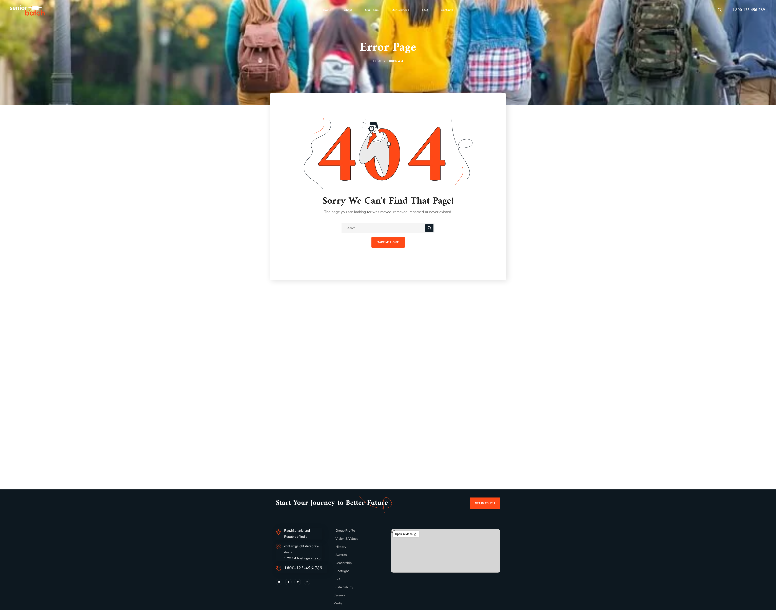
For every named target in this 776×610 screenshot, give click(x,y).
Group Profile (345, 530)
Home (377, 61)
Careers (339, 595)
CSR (336, 579)
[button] (720, 10)
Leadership (343, 563)
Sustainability (343, 587)
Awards (341, 555)
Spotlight (342, 571)
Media (337, 603)
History (340, 547)
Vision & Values (346, 538)
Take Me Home (388, 242)
